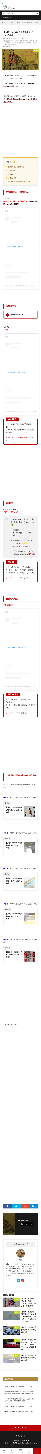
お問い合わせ (7, 6)
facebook (20, 437)
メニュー (20, 1452)
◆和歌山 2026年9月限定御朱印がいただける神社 (14, 954)
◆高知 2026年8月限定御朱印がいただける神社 (18, 1386)
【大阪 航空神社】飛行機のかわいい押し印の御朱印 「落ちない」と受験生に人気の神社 (28, 1316)
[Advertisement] (20, 131)
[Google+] (25, 1206)
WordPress (33, 1443)
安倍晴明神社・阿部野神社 (15, 167)
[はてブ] (33, 1206)
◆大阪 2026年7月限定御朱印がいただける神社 (28, 1358)
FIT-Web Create (17, 1443)
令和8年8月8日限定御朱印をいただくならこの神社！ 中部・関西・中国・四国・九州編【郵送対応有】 (20, 1392)
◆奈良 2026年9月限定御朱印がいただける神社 (14, 916)
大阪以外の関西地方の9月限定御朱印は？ (19, 181)
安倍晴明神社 (12, 44)
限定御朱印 (19, 41)
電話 (29, 1452)
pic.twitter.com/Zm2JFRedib (20, 546)
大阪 (12, 22)
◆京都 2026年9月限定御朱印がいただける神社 (14, 845)
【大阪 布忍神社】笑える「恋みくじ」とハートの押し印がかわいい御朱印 (28, 1302)
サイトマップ (7, 7)
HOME (5, 22)
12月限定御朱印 (6, 17)
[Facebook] (7, 1206)
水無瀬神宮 (8, 41)
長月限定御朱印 (16, 42)
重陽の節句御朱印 (27, 42)
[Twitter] (16, 1206)
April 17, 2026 (30, 554)
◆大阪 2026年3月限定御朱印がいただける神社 (28, 1329)
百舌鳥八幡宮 (11, 178)
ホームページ (10, 437)
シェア (12, 1452)
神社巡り (26, 1440)
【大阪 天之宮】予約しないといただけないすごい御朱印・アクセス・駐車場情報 (28, 1344)
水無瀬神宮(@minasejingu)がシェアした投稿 (21, 411)
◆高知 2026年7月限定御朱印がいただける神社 (18, 1411)
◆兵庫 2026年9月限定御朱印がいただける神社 (14, 881)
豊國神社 (25, 41)
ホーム (4, 1452)
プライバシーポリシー (10, 8)
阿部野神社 (32, 41)
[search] (37, 13)
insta (26, 437)
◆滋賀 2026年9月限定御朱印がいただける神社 (14, 810)
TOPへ (37, 1452)
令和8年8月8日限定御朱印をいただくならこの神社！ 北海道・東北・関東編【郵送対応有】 (20, 1400)
